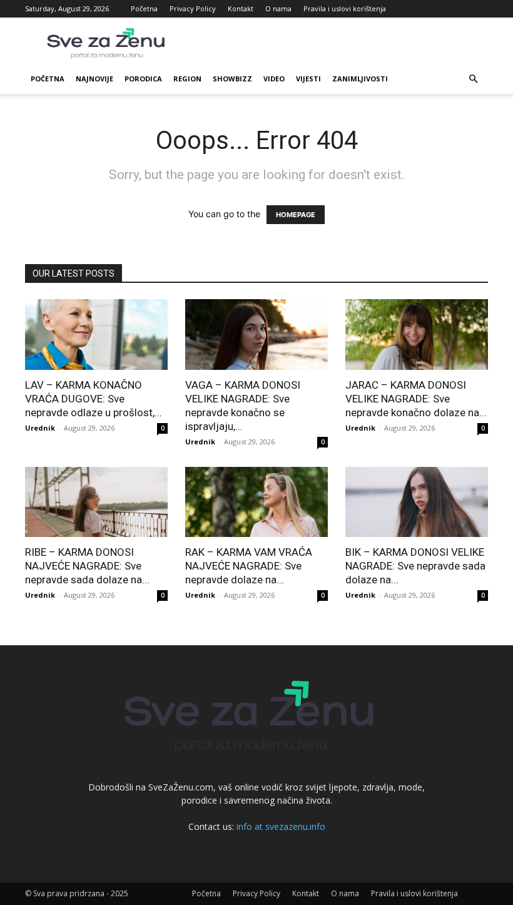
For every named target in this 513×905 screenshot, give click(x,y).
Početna (144, 8)
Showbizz (232, 78)
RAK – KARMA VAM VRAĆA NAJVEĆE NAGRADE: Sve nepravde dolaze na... (248, 566)
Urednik (40, 427)
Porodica (143, 78)
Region (187, 78)
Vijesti (308, 78)
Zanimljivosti (360, 78)
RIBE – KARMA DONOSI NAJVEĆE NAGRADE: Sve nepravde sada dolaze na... (87, 566)
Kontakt (240, 8)
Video (274, 78)
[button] (473, 79)
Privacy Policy (193, 8)
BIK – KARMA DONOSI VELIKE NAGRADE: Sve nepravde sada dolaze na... (415, 566)
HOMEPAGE (295, 214)
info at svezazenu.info (280, 826)
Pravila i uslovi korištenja (344, 8)
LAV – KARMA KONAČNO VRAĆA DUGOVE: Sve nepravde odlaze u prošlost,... (93, 399)
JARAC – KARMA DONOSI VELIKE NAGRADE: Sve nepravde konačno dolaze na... (416, 399)
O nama (278, 8)
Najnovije (94, 78)
